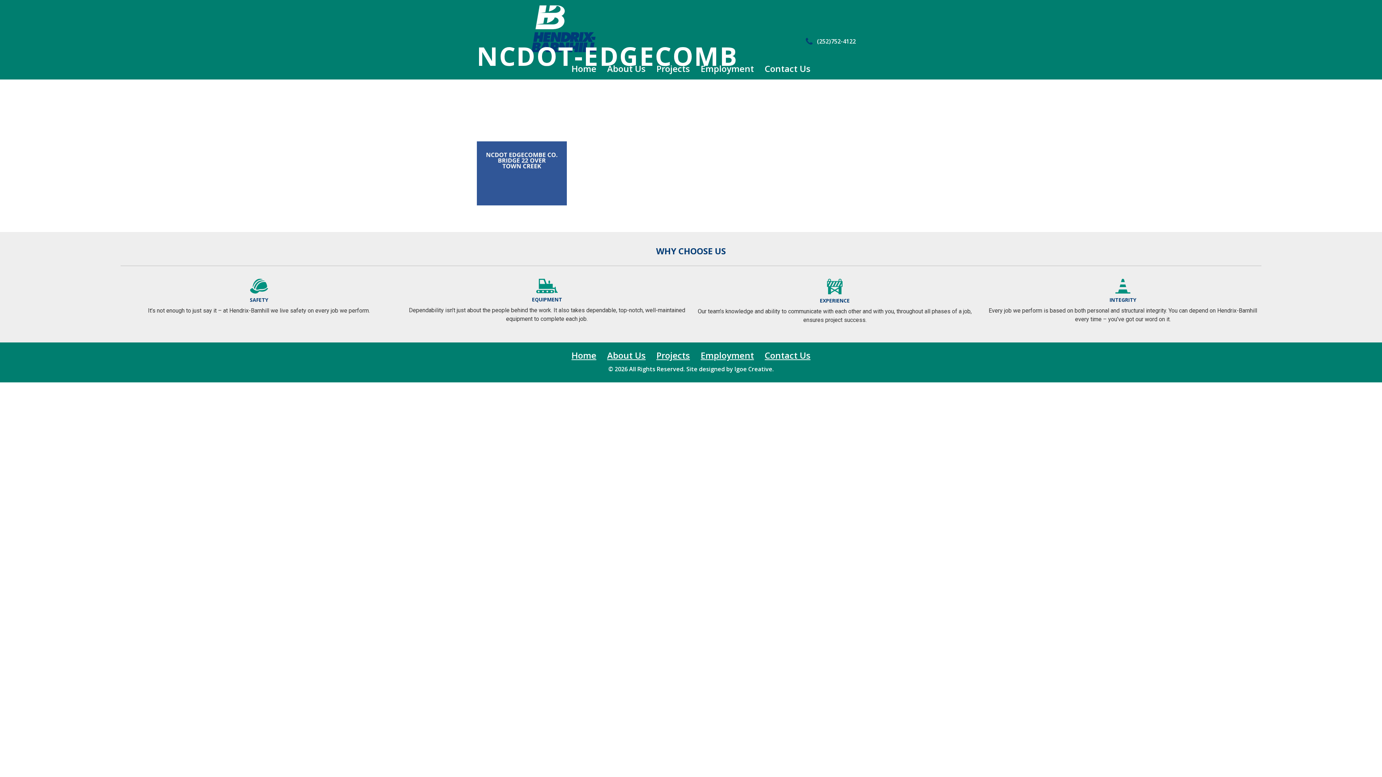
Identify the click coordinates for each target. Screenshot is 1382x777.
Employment (727, 68)
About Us (626, 68)
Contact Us (787, 68)
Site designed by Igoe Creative (729, 369)
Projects (673, 68)
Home (584, 68)
